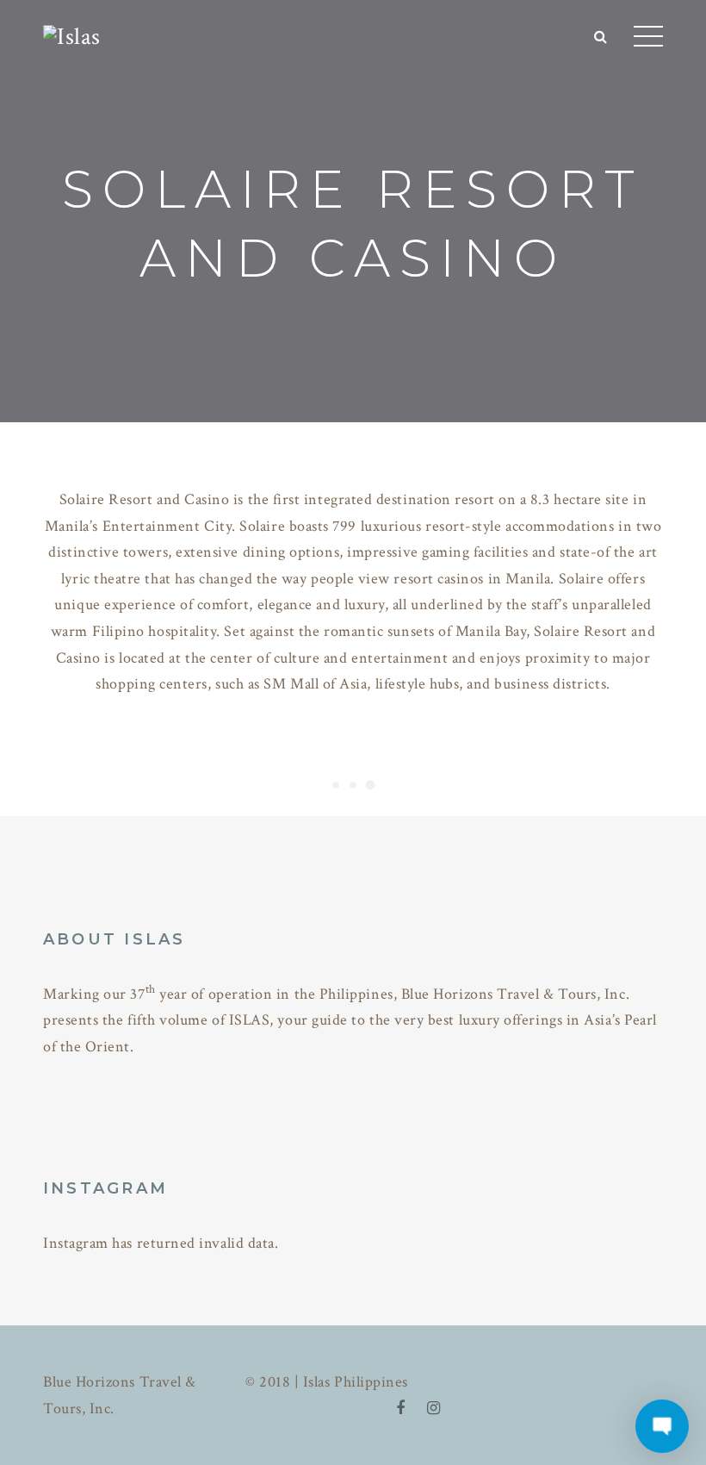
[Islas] (72, 35)
